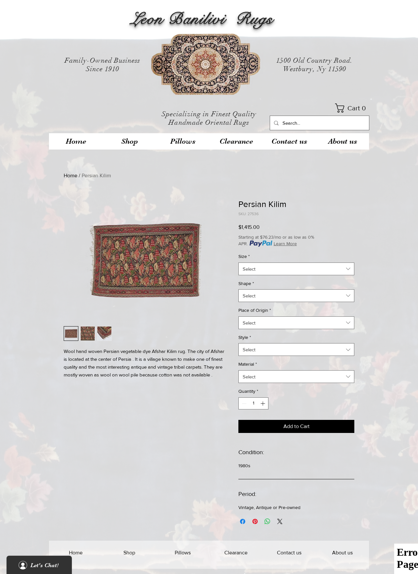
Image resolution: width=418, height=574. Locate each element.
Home (70, 175)
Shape (246, 283)
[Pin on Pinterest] (255, 521)
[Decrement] (243, 403)
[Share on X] (280, 521)
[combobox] (296, 269)
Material (247, 364)
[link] (352, 108)
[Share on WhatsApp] (267, 521)
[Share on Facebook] (243, 521)
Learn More (285, 243)
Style (244, 337)
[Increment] (263, 403)
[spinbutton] (253, 403)
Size (244, 256)
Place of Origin (254, 310)
